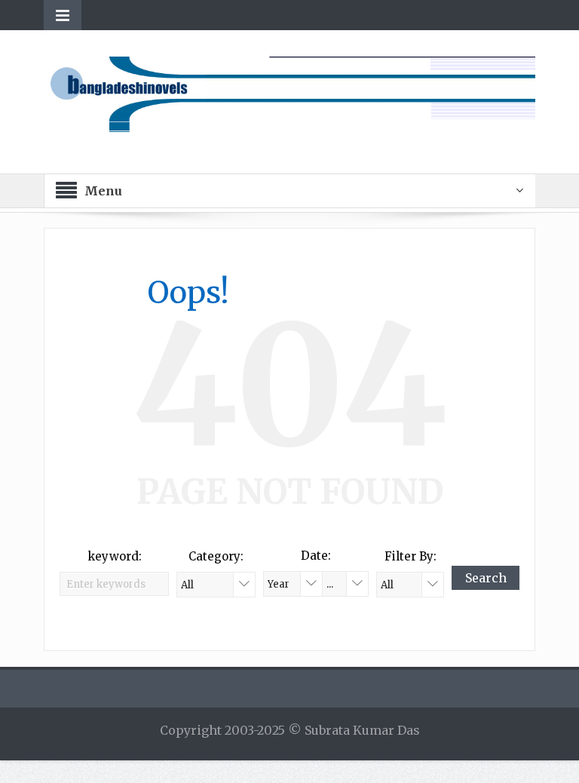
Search (486, 577)
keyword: (114, 556)
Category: (216, 556)
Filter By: (410, 556)
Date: (316, 555)
